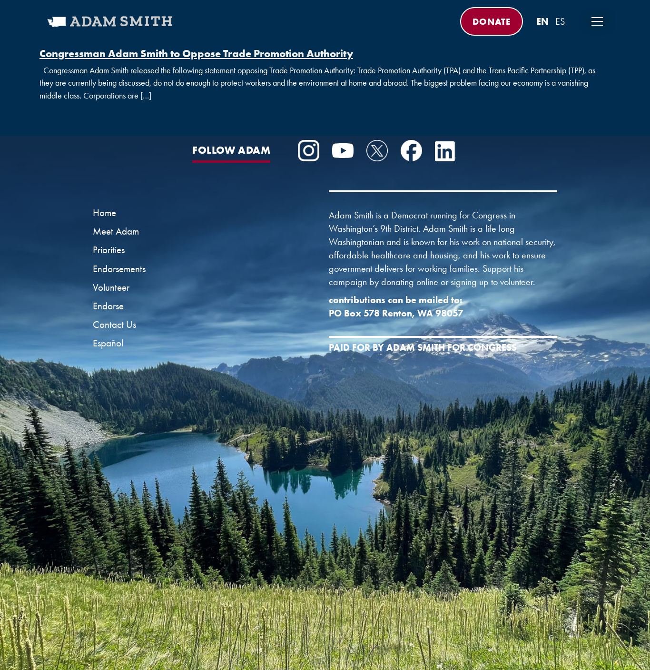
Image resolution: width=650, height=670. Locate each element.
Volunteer (111, 287)
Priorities (109, 250)
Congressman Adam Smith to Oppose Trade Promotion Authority (196, 53)
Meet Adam (116, 231)
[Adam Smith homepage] (110, 28)
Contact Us (114, 324)
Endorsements (119, 269)
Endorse (108, 306)
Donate (492, 21)
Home (104, 212)
